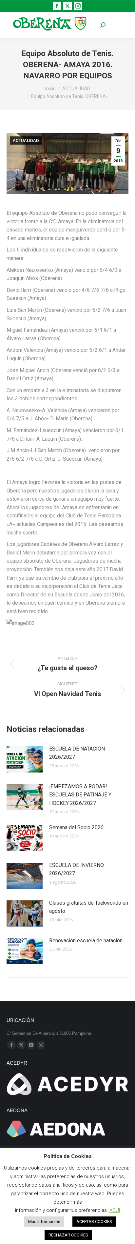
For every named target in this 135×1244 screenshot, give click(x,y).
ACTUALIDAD (26, 140)
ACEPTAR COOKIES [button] (94, 1221)
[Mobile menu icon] (118, 25)
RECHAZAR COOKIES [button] (68, 1235)
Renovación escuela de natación (86, 940)
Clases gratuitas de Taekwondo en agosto (88, 907)
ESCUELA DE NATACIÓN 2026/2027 (77, 753)
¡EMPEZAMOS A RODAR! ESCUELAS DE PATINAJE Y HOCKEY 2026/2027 (80, 794)
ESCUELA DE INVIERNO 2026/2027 (76, 869)
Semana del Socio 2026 (76, 827)
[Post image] (25, 759)
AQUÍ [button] (114, 1210)
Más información (44, 1221)
